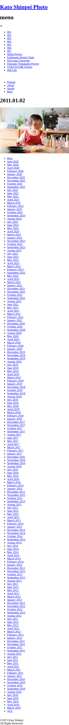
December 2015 (16, 491)
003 (9, 38)
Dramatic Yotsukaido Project (23, 63)
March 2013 (14, 596)
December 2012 (16, 602)
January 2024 (14, 237)
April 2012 (13, 628)
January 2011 (14, 676)
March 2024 (14, 234)
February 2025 (15, 205)
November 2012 (16, 606)
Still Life (12, 70)
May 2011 (12, 663)
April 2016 (13, 479)
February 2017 (15, 450)
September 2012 (16, 612)
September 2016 (16, 463)
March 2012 (14, 631)
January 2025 (14, 209)
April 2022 (13, 279)
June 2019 (13, 367)
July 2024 (12, 221)
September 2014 (16, 539)
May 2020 (13, 336)
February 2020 (15, 345)
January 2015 (14, 526)
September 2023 (16, 247)
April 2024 (13, 231)
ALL (10, 710)
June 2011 (12, 660)
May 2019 (13, 371)
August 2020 (14, 333)
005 (9, 44)
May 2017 (13, 441)
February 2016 (15, 485)
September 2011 (16, 650)
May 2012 (13, 625)
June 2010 (13, 698)
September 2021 (16, 298)
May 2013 (13, 590)
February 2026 (15, 171)
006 (9, 47)
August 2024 (14, 218)
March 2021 (14, 313)
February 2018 (15, 415)
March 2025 (14, 202)
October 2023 (14, 244)
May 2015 (13, 514)
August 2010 (14, 691)
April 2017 (13, 444)
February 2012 (15, 634)
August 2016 (14, 466)
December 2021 (16, 288)
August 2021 (14, 301)
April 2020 (13, 339)
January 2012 (14, 637)
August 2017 (14, 434)
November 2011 (16, 644)
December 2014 (16, 529)
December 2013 (16, 568)
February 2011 (15, 672)
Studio (10, 88)
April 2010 (13, 704)
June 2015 (13, 510)
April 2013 (13, 593)
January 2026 (14, 174)
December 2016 (16, 456)
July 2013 (12, 583)
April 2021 (13, 310)
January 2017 (14, 453)
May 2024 (13, 228)
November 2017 (16, 425)
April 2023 (13, 263)
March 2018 (14, 412)
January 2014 (14, 564)
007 (9, 51)
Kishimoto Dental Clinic (20, 57)
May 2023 (13, 259)
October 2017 (14, 428)
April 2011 (13, 666)
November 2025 (16, 180)
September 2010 (16, 688)
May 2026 (13, 164)
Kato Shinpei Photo (24, 7)
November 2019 (16, 355)
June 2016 (13, 472)
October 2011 (14, 647)
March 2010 (14, 707)
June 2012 (13, 622)
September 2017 (16, 431)
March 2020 (14, 342)
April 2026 (13, 167)
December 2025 (16, 177)
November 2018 (16, 387)
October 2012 (14, 609)
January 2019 (14, 383)
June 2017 (13, 437)
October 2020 (14, 326)
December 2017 (16, 421)
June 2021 (13, 304)
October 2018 (14, 390)
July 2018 (12, 399)
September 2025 (16, 186)
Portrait (11, 82)
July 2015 (12, 507)
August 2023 (14, 250)
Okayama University (18, 60)
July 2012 (12, 618)
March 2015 (14, 520)
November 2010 (16, 682)
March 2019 (14, 377)
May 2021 (13, 307)
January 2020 (14, 348)
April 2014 (13, 555)
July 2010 (12, 695)
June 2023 (13, 256)
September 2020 (16, 329)
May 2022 (13, 275)
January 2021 (14, 320)
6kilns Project (14, 54)
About (10, 85)
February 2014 (15, 561)
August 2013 (14, 580)
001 (9, 32)
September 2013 (16, 577)
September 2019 (16, 358)
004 (9, 41)
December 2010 (16, 679)
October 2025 (14, 183)
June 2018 (13, 402)
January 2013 (14, 599)
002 (9, 35)
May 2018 (13, 406)
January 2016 (14, 488)
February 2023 (15, 269)
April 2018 (13, 409)
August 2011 (14, 653)
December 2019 (16, 352)
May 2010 (13, 701)
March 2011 (14, 669)
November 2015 (16, 495)
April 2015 (13, 517)
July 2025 (12, 190)
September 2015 (16, 501)
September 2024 (16, 215)
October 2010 (14, 685)
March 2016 (14, 482)
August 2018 (14, 396)
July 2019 (12, 364)
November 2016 (16, 460)
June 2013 (13, 587)
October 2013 (14, 574)
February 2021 (15, 317)
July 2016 (12, 469)
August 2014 (14, 542)
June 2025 (13, 193)
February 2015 (15, 523)
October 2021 (14, 294)
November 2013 (16, 571)
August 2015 (14, 504)
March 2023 (14, 266)
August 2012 (14, 615)
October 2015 (14, 498)
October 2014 (14, 536)
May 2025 (13, 196)
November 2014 (16, 533)
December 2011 (16, 641)
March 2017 (14, 447)
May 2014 (13, 552)
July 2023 (12, 253)
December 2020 (16, 323)
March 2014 (14, 558)
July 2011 (12, 656)
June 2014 (13, 548)
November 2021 (16, 291)
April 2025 (13, 199)
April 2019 (13, 374)
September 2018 (16, 393)
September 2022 (16, 272)
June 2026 (13, 161)
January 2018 (14, 418)
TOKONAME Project (19, 66)
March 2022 (14, 282)
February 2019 (15, 380)
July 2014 (12, 545)
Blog (10, 91)
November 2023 (16, 240)
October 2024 (14, 212)
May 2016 (13, 475)
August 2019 (14, 361)
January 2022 (14, 285)
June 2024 (13, 225)
